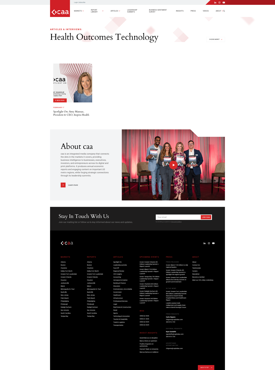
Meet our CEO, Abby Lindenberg (202, 280)
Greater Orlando (66, 277)
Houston (63, 280)
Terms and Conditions (176, 221)
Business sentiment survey (158, 11)
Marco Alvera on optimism (148, 341)
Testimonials (196, 268)
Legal (115, 304)
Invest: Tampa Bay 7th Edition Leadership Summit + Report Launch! (149, 279)
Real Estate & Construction (122, 307)
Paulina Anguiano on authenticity (147, 345)
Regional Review (118, 271)
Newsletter (195, 274)
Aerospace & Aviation (120, 280)
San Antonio (65, 310)
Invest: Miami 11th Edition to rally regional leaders (177, 266)
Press (193, 11)
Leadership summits (132, 11)
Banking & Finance (119, 283)
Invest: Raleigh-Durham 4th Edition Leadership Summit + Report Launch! (149, 293)
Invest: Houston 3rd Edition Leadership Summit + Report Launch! (149, 301)
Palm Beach (65, 298)
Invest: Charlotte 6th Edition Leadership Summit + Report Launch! (149, 286)
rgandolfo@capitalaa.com (174, 334)
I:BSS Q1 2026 (144, 319)
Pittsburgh (64, 304)
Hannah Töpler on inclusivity (149, 349)
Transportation (118, 325)
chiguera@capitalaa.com (174, 319)
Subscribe (82, 2)
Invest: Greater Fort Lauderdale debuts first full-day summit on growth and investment (176, 280)
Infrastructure (118, 298)
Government (117, 292)
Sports (115, 313)
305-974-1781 (170, 322)
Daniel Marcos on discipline (149, 338)
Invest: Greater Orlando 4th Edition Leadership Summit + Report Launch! (149, 264)
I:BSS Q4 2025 (144, 322)
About (218, 11)
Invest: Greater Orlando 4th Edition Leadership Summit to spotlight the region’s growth (176, 272)
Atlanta (63, 262)
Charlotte (64, 268)
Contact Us (196, 265)
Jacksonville (65, 283)
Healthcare (117, 295)
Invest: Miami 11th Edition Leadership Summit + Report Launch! (149, 271)
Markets (78, 11)
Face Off (116, 268)
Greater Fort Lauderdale (69, 274)
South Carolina (66, 313)
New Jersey (64, 295)
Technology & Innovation (121, 316)
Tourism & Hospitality (120, 319)
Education (116, 286)
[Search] (224, 11)
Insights (180, 11)
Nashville (64, 292)
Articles (114, 11)
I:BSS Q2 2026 (144, 316)
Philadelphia (65, 301)
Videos (206, 11)
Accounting (117, 277)
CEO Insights (117, 274)
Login (76, 2)
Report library (94, 11)
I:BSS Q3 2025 (144, 325)
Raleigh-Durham (66, 307)
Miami (63, 286)
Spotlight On (117, 262)
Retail (115, 310)
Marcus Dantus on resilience (149, 352)
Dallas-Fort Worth (66, 271)
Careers (194, 271)
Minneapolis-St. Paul (67, 289)
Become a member (198, 277)
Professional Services (120, 301)
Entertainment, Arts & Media (122, 289)
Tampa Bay (64, 316)
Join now (206, 217)
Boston (63, 265)
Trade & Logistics (119, 322)
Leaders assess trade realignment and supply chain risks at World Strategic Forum (176, 305)
